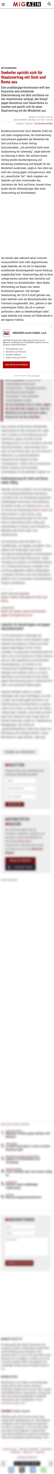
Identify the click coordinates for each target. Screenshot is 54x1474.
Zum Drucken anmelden (44, 123)
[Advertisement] (27, 36)
